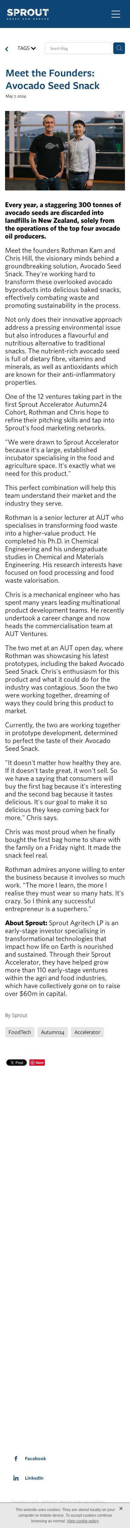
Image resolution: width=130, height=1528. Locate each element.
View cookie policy (83, 1521)
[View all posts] (6, 50)
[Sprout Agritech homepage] (54, 14)
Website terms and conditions (82, 1501)
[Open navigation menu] (115, 14)
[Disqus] (65, 1146)
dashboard (49, 1501)
